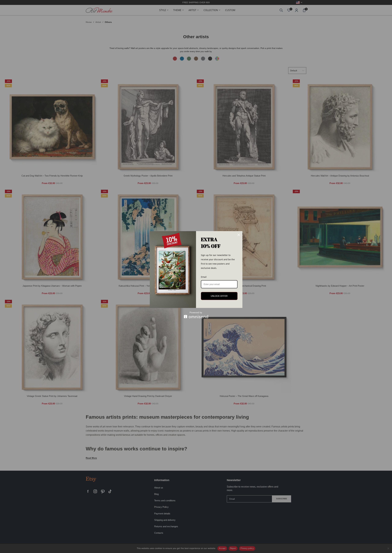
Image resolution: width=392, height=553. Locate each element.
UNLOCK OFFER (219, 296)
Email (204, 276)
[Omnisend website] (196, 315)
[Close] (238, 234)
